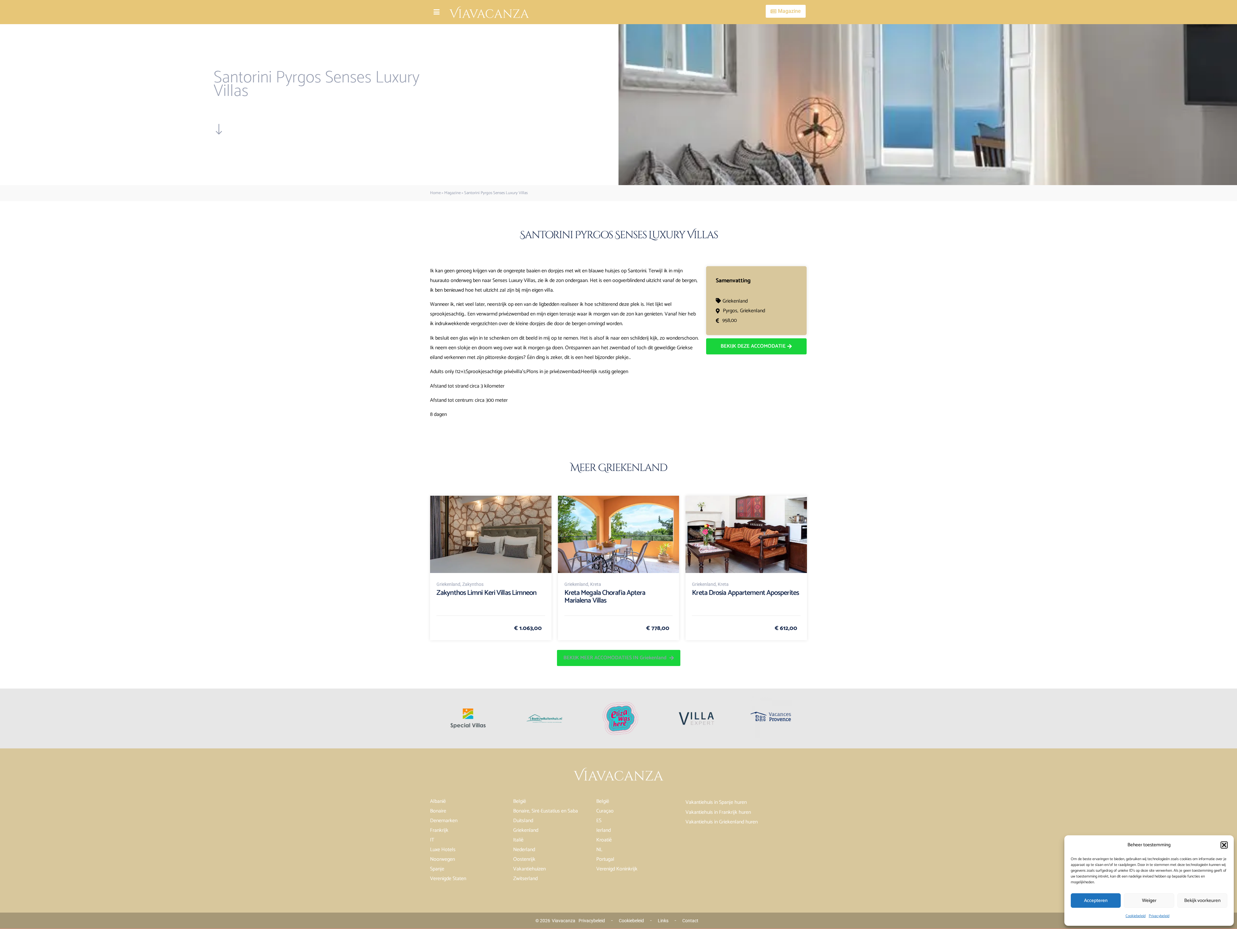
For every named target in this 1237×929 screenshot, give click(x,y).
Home (435, 193)
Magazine (452, 193)
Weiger (1149, 900)
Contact (690, 920)
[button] (1224, 845)
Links (663, 920)
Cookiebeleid (1136, 916)
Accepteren (1096, 900)
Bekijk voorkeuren (1202, 900)
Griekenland (735, 301)
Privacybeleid (1159, 916)
